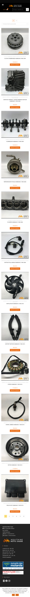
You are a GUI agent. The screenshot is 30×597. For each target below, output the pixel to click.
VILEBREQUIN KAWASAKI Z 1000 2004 (15, 141)
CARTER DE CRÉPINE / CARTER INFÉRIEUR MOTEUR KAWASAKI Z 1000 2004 (15, 100)
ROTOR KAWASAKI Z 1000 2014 (15, 465)
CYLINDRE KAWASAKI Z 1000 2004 (15, 222)
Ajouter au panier (15, 64)
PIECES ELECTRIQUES (14, 260)
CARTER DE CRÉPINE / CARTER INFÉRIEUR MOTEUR (11, 97)
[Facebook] (6, 581)
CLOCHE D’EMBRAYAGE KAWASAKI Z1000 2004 (15, 58)
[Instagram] (9, 581)
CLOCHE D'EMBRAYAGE (8, 56)
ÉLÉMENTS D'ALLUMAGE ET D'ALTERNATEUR (9, 382)
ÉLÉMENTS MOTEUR (16, 56)
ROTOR (27, 463)
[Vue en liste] (16, 20)
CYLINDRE (9, 220)
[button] (3, 4)
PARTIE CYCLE (15, 342)
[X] (4, 581)
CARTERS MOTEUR (24, 97)
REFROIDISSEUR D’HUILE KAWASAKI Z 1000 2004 (15, 181)
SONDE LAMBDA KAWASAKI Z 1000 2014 (15, 424)
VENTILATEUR (15, 301)
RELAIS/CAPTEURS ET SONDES (23, 260)
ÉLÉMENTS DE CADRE (8, 342)
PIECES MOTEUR (23, 56)
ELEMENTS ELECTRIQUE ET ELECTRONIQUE (11, 301)
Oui (13, 594)
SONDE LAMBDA (23, 422)
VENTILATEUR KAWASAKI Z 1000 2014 (15, 303)
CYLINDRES (14, 220)
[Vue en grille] (13, 20)
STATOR (27, 382)
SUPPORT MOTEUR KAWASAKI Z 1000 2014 (15, 344)
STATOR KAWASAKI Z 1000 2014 (15, 384)
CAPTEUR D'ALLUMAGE (5, 260)
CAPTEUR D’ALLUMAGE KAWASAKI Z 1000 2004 (15, 262)
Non (17, 594)
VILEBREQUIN (22, 139)
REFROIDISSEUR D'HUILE (22, 180)
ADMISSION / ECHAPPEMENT (9, 422)
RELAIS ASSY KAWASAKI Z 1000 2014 (15, 505)
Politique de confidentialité (18, 592)
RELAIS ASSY (13, 503)
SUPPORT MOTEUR (21, 342)
